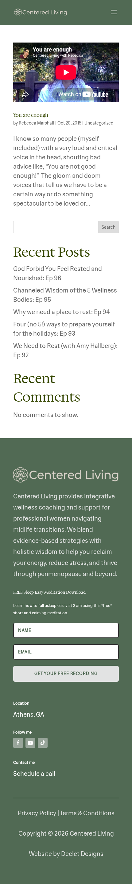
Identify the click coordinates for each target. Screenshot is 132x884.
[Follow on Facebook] (18, 743)
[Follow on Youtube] (30, 743)
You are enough (30, 115)
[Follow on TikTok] (43, 743)
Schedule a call (34, 773)
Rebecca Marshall (36, 123)
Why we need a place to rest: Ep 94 (61, 312)
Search (108, 227)
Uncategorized (98, 123)
